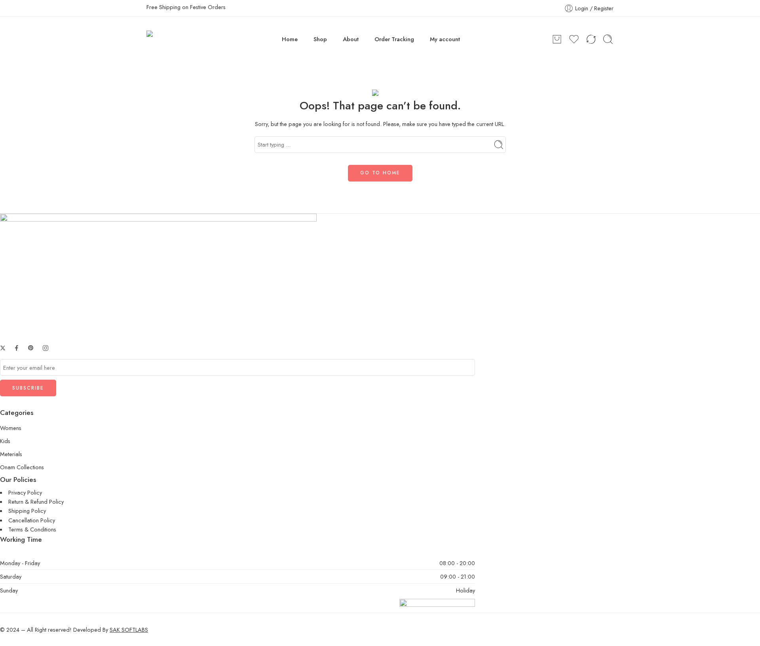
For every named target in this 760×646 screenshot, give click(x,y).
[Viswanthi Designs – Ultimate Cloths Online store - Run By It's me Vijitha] (168, 39)
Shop (320, 39)
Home (290, 39)
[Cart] (556, 39)
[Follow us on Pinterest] (31, 348)
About (351, 39)
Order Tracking (394, 39)
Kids (5, 441)
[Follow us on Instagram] (45, 348)
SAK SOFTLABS (129, 629)
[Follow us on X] (3, 348)
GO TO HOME (380, 172)
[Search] (608, 39)
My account (445, 39)
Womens (10, 428)
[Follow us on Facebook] (16, 348)
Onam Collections (22, 467)
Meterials (11, 454)
